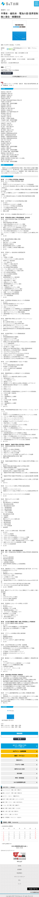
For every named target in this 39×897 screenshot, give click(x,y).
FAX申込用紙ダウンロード (20, 76)
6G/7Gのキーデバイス (8, 720)
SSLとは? (19, 861)
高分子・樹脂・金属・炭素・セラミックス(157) (13, 799)
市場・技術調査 (19, 778)
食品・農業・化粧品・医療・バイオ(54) (11, 808)
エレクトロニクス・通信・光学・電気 (11, 727)
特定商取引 (19, 873)
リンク (19, 883)
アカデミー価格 (19, 764)
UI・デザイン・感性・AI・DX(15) (10, 814)
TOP (2, 724)
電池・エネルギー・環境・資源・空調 (11, 725)
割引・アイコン (20, 756)
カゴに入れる (7, 73)
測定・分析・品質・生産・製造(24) (10, 811)
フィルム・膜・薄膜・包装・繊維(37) (10, 805)
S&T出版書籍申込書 (19, 782)
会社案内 (19, 869)
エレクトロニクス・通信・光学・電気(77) (11, 790)
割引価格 (19, 773)
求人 (19, 880)
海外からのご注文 (19, 769)
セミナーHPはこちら (19, 745)
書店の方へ (19, 760)
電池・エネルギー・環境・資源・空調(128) (12, 793)
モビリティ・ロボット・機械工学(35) (10, 796)
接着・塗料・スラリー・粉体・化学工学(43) (12, 802)
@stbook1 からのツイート (8, 850)
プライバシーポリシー (19, 876)
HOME (19, 866)
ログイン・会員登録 (19, 751)
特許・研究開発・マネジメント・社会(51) (11, 817)
